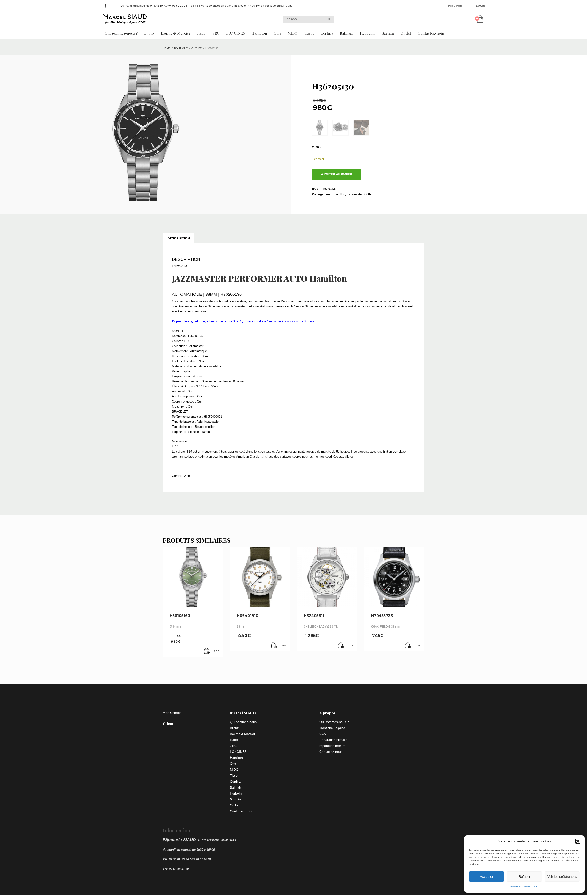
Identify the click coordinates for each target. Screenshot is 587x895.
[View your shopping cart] (480, 19)
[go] (329, 19)
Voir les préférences (562, 876)
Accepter (486, 876)
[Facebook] (105, 5)
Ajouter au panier (336, 174)
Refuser (524, 876)
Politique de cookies (519, 886)
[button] (578, 841)
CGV (535, 886)
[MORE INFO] (216, 651)
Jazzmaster (355, 194)
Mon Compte (455, 5)
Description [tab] (178, 238)
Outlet (368, 194)
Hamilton (339, 194)
